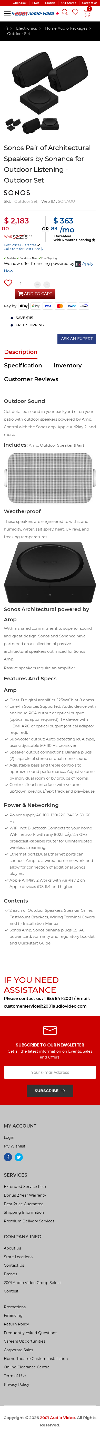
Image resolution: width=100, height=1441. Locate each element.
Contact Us (14, 1265)
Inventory (68, 365)
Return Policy (16, 1324)
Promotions (15, 1307)
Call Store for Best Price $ (23, 249)
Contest (11, 1291)
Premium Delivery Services (29, 1221)
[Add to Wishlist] (8, 283)
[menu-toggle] (7, 13)
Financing (13, 1315)
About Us (12, 1248)
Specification (23, 365)
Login (9, 1137)
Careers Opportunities (24, 1341)
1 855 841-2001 (58, 998)
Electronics (26, 28)
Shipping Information (24, 1212)
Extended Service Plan (25, 1186)
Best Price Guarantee (20, 245)
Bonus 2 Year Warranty (25, 1195)
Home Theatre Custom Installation (36, 1358)
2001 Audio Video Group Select (32, 1282)
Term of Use (15, 1376)
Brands (10, 1274)
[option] (50, 83)
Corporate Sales (18, 1350)
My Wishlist (14, 1146)
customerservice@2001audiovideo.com (45, 1006)
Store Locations (18, 1257)
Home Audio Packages (66, 28)
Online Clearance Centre (27, 1367)
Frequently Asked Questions (30, 1333)
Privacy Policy (16, 1384)
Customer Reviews (31, 379)
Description (20, 351)
